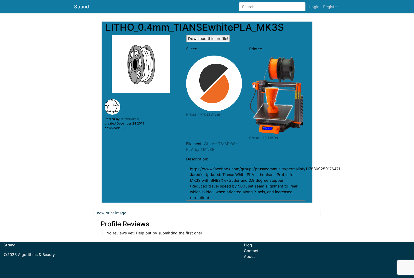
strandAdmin (130, 119)
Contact (251, 250)
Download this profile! (208, 38)
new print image (111, 212)
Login (314, 6)
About (249, 256)
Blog (248, 245)
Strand (81, 7)
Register (330, 6)
